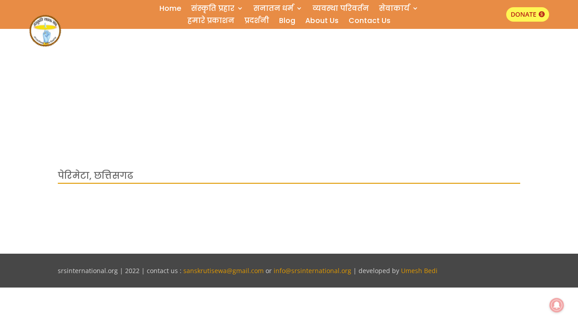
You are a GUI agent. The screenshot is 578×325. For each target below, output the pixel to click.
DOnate (523, 14)
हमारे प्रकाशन (210, 22)
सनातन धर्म (273, 10)
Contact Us (370, 22)
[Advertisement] (289, 67)
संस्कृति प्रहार (212, 10)
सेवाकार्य (394, 10)
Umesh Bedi (419, 270)
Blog (287, 22)
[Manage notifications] (557, 305)
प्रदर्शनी (256, 22)
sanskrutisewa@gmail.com (223, 270)
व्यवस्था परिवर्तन (340, 10)
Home (170, 10)
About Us (322, 22)
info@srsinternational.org (312, 270)
